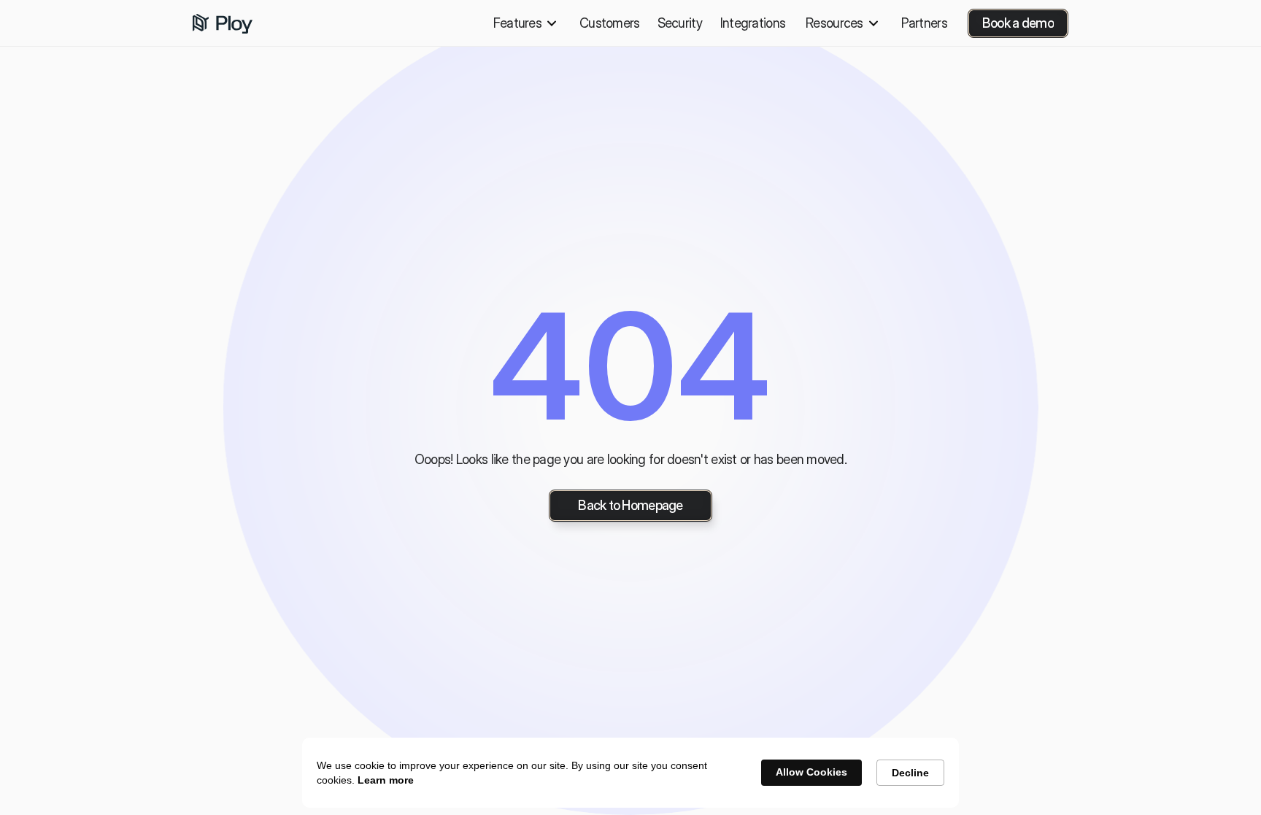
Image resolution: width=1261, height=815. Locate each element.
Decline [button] (910, 773)
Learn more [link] (386, 780)
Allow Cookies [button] (811, 772)
